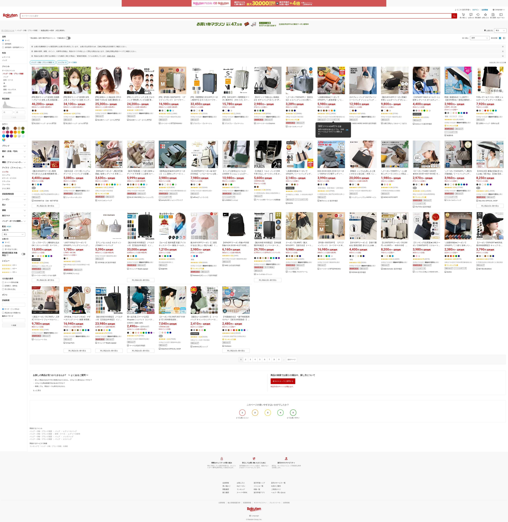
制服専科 (164, 269)
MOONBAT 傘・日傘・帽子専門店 (46, 201)
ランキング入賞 (293, 120)
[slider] (2, 108)
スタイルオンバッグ (295, 126)
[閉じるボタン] (502, 46)
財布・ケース (60, 434)
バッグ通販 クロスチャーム (298, 272)
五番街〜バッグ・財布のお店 (489, 123)
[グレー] (7, 128)
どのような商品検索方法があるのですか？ (50, 383)
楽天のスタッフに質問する (283, 381)
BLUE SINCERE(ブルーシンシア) (141, 197)
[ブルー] (3, 136)
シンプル (5, 172)
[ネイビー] (7, 136)
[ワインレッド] (7, 132)
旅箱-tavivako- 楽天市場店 (392, 269)
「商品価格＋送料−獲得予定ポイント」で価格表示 (47, 38)
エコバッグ (67, 439)
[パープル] (11, 136)
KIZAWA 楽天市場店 (359, 272)
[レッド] (11, 132)
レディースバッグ (70, 431)
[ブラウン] (15, 128)
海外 (9, 226)
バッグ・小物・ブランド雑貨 (41, 431)
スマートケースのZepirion (265, 123)
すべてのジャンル (7, 30)
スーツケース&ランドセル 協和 (45, 275)
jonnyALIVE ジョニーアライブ (172, 200)
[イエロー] (19, 132)
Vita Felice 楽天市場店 (423, 207)
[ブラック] (3, 128)
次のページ (292, 359)
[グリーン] (22, 132)
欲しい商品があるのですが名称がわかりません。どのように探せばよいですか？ (63, 380)
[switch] (23, 254)
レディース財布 (74, 434)
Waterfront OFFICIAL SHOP (171, 349)
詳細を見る (111, 56)
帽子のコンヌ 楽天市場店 (329, 201)
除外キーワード (7, 316)
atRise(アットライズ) (200, 197)
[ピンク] (3, 132)
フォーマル (6, 184)
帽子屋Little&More (485, 269)
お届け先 (5, 230)
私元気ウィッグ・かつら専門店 (45, 123)
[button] (499, 10)
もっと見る (37, 390)
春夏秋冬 (450, 135)
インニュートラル (40, 339)
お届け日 (5, 239)
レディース (6, 57)
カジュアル (6, 175)
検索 (14, 117)
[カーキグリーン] (22, 128)
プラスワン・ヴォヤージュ (202, 123)
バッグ (57, 431)
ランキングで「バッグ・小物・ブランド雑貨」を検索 (49, 446)
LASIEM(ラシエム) (231, 200)
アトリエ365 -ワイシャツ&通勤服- (268, 200)
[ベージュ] (19, 128)
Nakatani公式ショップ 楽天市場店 (205, 275)
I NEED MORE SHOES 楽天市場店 (364, 123)
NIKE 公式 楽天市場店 (232, 265)
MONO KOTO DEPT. (390, 197)
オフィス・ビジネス (9, 178)
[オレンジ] (15, 132)
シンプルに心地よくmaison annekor (427, 272)
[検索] (454, 16)
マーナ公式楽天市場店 (137, 346)
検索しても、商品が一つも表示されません (50, 386)
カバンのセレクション (264, 274)
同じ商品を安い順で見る (45, 206)
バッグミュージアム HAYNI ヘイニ (364, 197)
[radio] (3, 40)
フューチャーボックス (74, 197)
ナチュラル (6, 181)
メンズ (4, 60)
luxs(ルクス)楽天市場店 (423, 124)
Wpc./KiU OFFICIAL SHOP (488, 201)
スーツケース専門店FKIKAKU (171, 123)
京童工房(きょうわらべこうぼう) (395, 123)
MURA (290, 203)
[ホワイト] (11, 128)
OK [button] (347, 130)
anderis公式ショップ (200, 347)
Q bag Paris (70, 343)
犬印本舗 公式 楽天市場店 (107, 262)
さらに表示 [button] (7, 93)
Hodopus (228, 346)
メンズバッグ (68, 436)
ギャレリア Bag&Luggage (138, 269)
